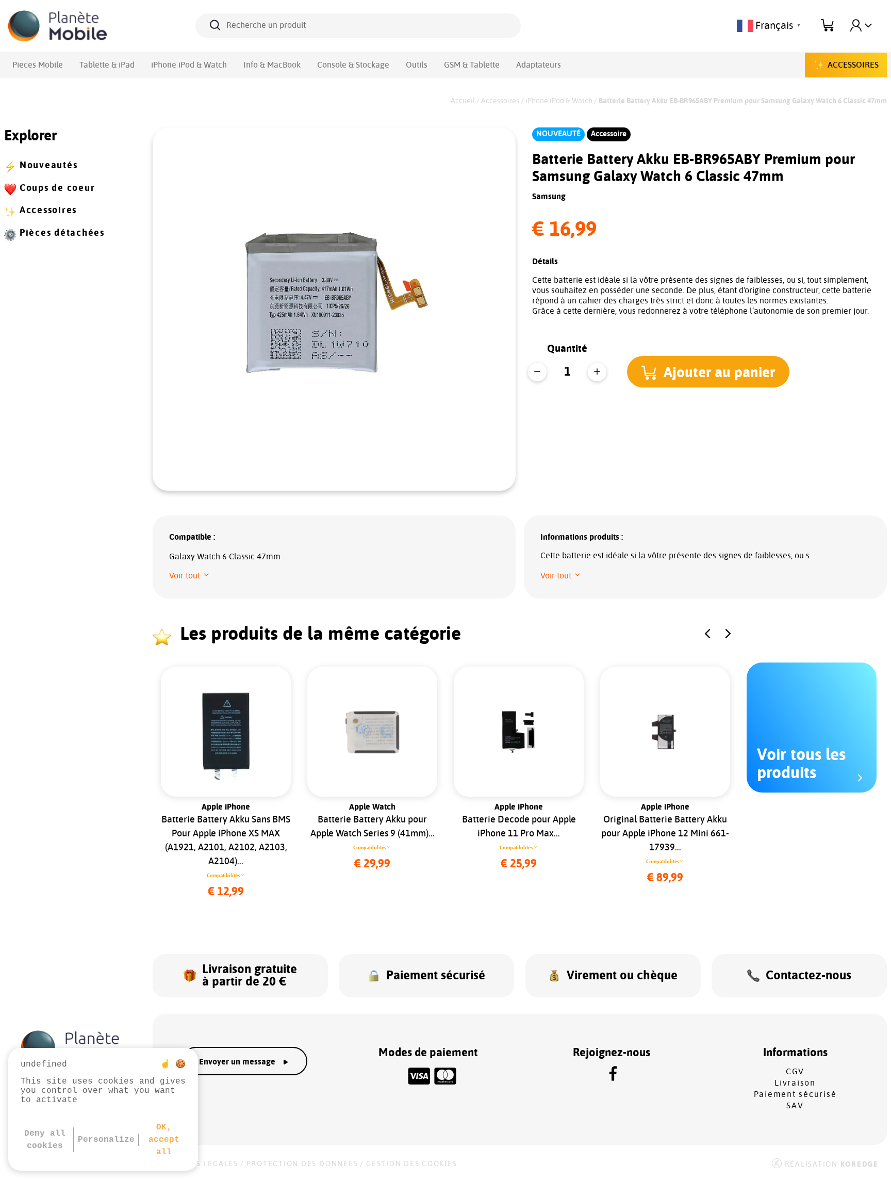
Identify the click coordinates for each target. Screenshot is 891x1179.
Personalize (106, 1139)
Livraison (795, 1083)
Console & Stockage (353, 65)
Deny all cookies (44, 1140)
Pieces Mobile (37, 65)
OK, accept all (163, 1140)
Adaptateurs (538, 65)
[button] (708, 371)
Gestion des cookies (411, 1164)
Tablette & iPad (107, 65)
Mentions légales (198, 1164)
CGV (795, 1072)
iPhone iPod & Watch (189, 65)
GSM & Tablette (472, 65)
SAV (794, 1106)
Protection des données (302, 1164)
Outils (416, 65)
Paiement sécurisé (795, 1094)
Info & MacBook (272, 65)
